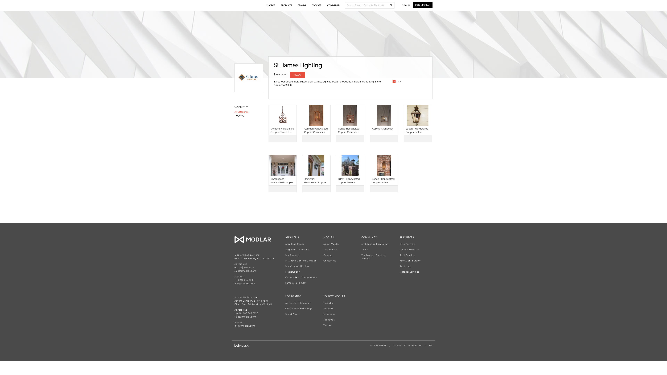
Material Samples (409, 271)
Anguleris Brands (294, 244)
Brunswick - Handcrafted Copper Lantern (315, 182)
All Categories (241, 111)
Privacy (397, 345)
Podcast (316, 5)
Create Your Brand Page (298, 308)
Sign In (406, 5)
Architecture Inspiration (374, 244)
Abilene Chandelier (382, 128)
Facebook (329, 319)
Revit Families (407, 255)
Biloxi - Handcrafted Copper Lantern (349, 180)
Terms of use (415, 345)
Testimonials (330, 249)
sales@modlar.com (245, 270)
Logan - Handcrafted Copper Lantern (417, 130)
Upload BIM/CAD (409, 249)
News (364, 249)
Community (333, 5)
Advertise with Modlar (298, 303)
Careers (327, 255)
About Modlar (331, 244)
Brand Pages (292, 314)
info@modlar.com (244, 283)
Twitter (327, 325)
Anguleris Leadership (297, 249)
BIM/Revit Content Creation (301, 260)
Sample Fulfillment (295, 282)
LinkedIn (328, 303)
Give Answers (407, 244)
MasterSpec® (292, 271)
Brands (302, 5)
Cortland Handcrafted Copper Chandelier (282, 130)
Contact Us (329, 260)
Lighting (240, 115)
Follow (297, 75)
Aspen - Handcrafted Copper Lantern (383, 180)
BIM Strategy (292, 255)
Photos (270, 5)
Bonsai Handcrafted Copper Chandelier (349, 130)
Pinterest (328, 308)
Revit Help (405, 266)
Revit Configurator (410, 260)
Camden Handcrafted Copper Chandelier (316, 130)
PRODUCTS (280, 74)
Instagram (329, 314)
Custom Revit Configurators (301, 277)
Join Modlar (422, 5)
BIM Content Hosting (297, 266)
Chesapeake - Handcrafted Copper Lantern (281, 182)
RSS (431, 345)
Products (286, 5)
